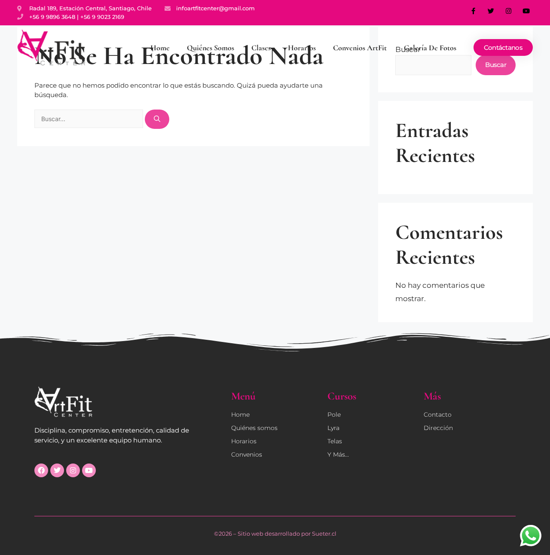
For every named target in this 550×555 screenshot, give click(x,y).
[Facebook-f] (473, 10)
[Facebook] (41, 470)
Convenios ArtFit (360, 47)
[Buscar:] (89, 119)
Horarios (302, 47)
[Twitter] (491, 10)
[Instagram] (508, 10)
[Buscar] (157, 119)
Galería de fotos (430, 47)
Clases (261, 47)
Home (160, 47)
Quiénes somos (210, 47)
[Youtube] (526, 10)
